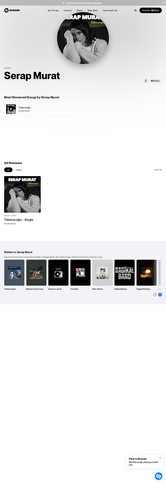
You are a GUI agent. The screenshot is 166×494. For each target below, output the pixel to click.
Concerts (68, 10)
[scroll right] (160, 295)
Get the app (53, 10)
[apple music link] (155, 81)
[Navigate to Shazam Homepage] (12, 10)
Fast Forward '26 (110, 10)
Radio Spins (93, 10)
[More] (71, 109)
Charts (79, 10)
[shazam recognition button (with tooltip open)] (159, 476)
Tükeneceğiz (24, 107)
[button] (164, 2)
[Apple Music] (9, 228)
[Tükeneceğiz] (39, 109)
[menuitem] (53, 10)
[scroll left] (155, 295)
